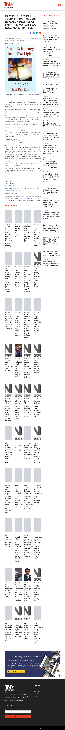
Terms (35, 689)
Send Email (12, 185)
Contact (36, 696)
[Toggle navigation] (59, 5)
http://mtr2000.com (15, 190)
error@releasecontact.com (31, 198)
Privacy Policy (37, 691)
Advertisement (38, 694)
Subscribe (18, 717)
